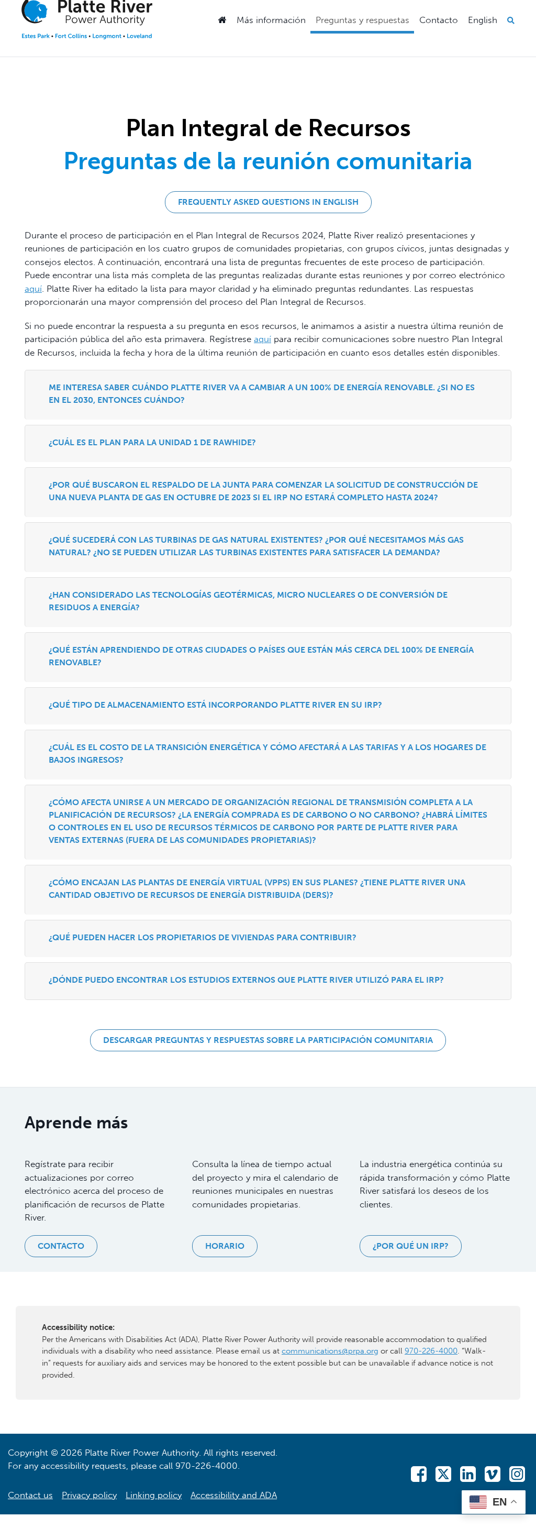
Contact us (30, 1495)
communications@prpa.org (330, 1351)
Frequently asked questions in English (268, 202)
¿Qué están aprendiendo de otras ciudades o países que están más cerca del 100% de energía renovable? (261, 656)
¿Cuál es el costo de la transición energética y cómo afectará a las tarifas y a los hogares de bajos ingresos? (267, 753)
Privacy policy (89, 1495)
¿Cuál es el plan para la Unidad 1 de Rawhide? (152, 442)
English (482, 20)
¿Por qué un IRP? (411, 1246)
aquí (33, 288)
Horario (224, 1246)
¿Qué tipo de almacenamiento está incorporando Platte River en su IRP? (215, 705)
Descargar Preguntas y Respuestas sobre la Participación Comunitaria (268, 1040)
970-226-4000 (431, 1351)
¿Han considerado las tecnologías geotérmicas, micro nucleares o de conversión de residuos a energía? (248, 601)
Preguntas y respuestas (362, 20)
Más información (271, 20)
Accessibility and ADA (234, 1495)
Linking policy (154, 1495)
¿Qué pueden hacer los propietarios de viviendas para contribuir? (202, 937)
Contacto (438, 20)
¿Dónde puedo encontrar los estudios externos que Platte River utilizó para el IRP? (246, 980)
